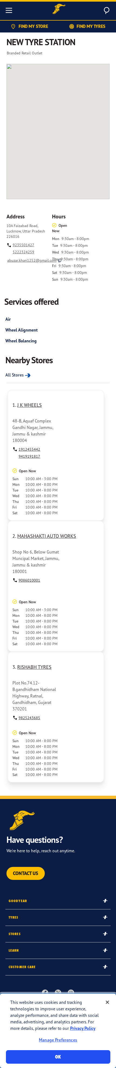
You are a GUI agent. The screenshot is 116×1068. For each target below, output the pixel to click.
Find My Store (33, 26)
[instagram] (71, 992)
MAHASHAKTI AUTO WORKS (46, 536)
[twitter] (58, 992)
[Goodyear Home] (59, 9)
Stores (15, 934)
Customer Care (22, 967)
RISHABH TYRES (34, 667)
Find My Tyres (91, 26)
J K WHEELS (29, 405)
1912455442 (29, 449)
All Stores (14, 375)
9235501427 (23, 245)
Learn (14, 950)
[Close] (107, 1002)
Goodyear (18, 901)
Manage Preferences (58, 1040)
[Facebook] (45, 992)
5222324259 (23, 252)
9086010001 (29, 580)
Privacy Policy (82, 1028)
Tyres (14, 917)
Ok (58, 1057)
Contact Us (25, 873)
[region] (58, 1031)
